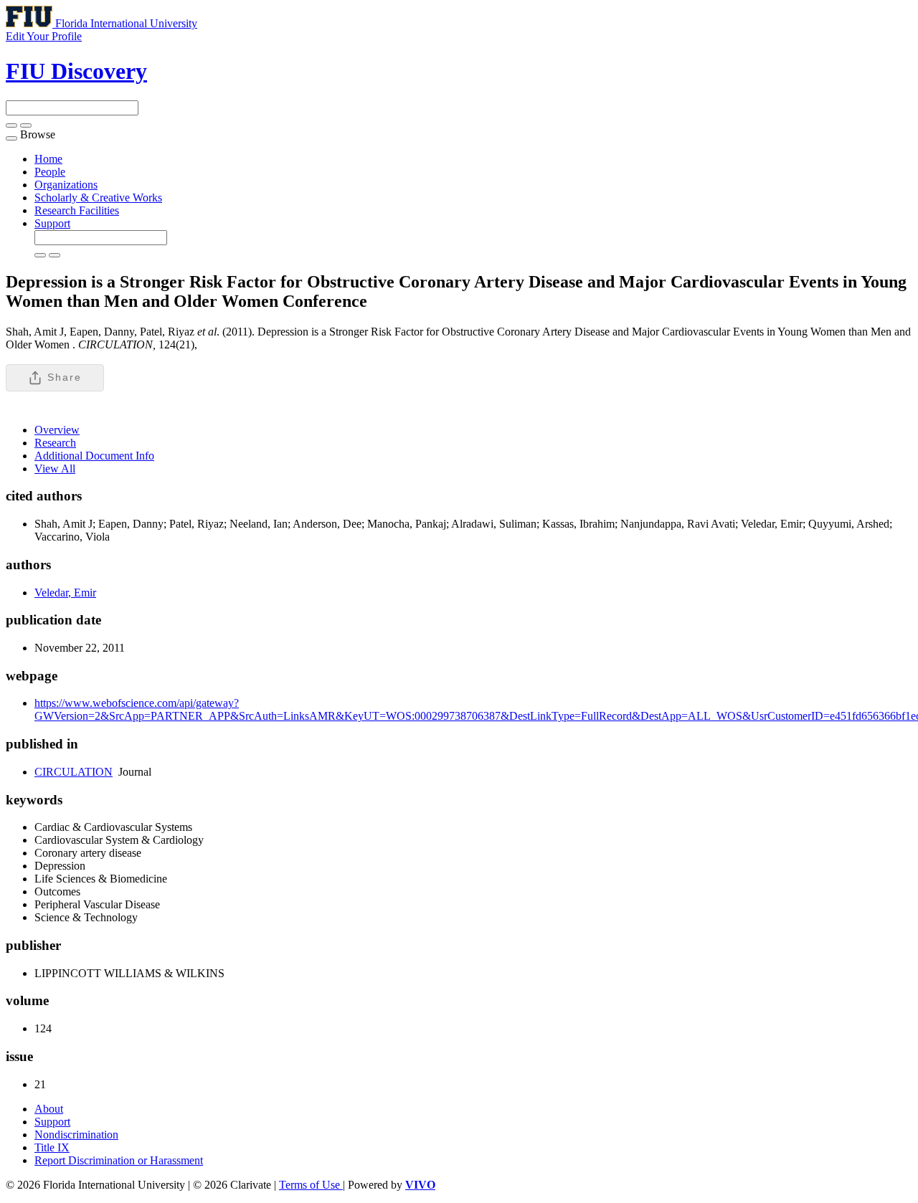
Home (48, 159)
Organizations (66, 185)
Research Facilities (76, 210)
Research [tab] (55, 443)
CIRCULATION (73, 772)
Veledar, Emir (65, 592)
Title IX (52, 1147)
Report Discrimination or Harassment (118, 1160)
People (49, 172)
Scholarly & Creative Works (98, 197)
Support (52, 223)
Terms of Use (311, 1185)
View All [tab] (54, 468)
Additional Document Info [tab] (94, 456)
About (48, 1109)
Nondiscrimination (76, 1134)
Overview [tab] (57, 430)
